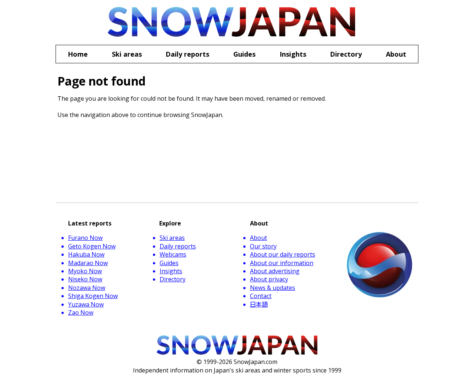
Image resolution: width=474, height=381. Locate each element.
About (258, 238)
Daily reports (178, 246)
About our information (281, 263)
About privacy (269, 279)
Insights (171, 271)
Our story (263, 246)
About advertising (275, 271)
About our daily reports (282, 254)
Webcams (173, 254)
